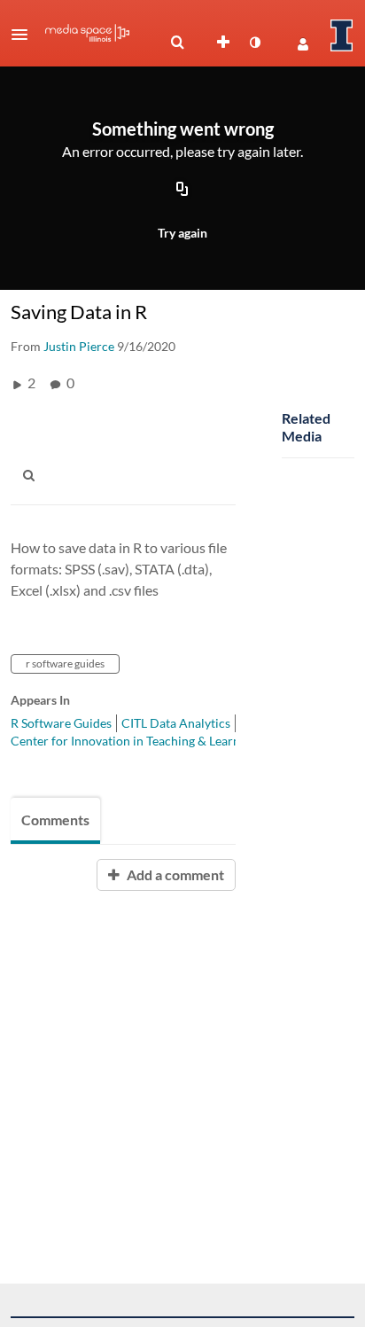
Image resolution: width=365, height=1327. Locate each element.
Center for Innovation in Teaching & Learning (134, 740)
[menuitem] (177, 43)
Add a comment (174, 874)
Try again (182, 232)
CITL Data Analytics (175, 722)
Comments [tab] (55, 819)
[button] (25, 34)
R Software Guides (61, 722)
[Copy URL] (182, 190)
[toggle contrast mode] (254, 43)
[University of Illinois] (342, 35)
